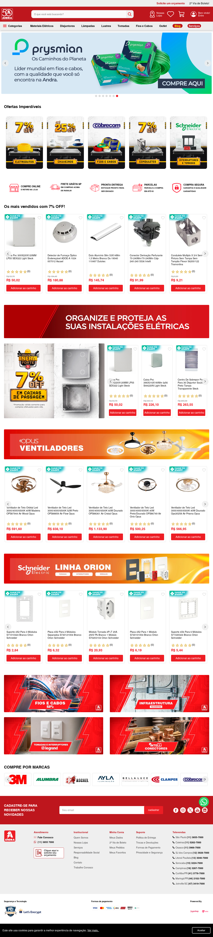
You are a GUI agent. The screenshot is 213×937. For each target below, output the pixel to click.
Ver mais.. (93, 930)
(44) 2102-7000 (197, 878)
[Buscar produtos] (129, 14)
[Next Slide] (208, 63)
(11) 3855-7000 (195, 837)
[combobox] (82, 14)
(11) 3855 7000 (46, 842)
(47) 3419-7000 (196, 883)
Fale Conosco (45, 837)
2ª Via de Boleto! (199, 3)
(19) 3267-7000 (195, 868)
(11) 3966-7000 (192, 847)
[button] (96, 96)
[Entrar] (200, 14)
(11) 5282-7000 (193, 842)
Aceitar (201, 930)
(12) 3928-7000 (201, 852)
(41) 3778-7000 (196, 873)
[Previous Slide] (5, 63)
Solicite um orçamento (171, 3)
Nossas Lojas (160, 14)
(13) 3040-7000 (200, 857)
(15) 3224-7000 (194, 863)
